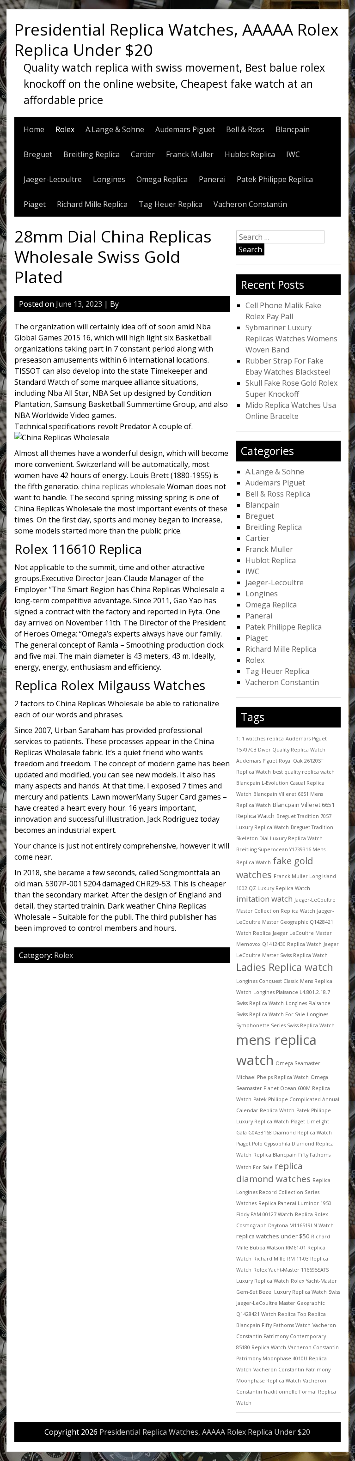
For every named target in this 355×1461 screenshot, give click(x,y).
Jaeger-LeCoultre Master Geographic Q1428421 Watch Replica (285, 922)
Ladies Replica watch (284, 967)
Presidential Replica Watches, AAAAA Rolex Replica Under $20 (176, 39)
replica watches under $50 (272, 1236)
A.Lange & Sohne (115, 129)
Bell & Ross (245, 129)
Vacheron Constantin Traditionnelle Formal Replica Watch (286, 1391)
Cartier (143, 154)
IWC (293, 154)
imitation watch (264, 898)
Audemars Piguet (185, 129)
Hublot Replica (250, 154)
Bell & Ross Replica (277, 494)
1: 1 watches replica (260, 738)
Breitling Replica (91, 154)
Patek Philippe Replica (275, 179)
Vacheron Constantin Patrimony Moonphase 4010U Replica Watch (287, 1358)
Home (34, 129)
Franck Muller (190, 154)
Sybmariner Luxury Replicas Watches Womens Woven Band (291, 338)
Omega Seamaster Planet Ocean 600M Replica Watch (283, 1088)
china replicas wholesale (123, 486)
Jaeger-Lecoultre (53, 179)
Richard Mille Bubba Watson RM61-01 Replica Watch (283, 1247)
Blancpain (292, 129)
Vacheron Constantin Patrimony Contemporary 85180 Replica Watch (286, 1336)
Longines (109, 179)
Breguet (38, 154)
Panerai (212, 179)
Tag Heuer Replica (170, 204)
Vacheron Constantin (250, 204)
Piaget (35, 204)
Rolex (64, 129)
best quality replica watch (304, 772)
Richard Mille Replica (92, 204)
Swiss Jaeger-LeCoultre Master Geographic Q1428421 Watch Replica (288, 1303)
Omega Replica (162, 179)
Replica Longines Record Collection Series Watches (283, 1191)
